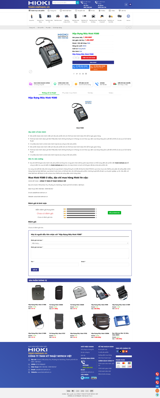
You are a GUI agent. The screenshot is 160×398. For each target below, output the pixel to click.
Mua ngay (93, 62)
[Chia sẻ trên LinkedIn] (86, 73)
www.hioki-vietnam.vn (41, 196)
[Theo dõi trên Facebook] (117, 351)
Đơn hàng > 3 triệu (123, 84)
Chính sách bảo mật (104, 371)
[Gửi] (77, 2)
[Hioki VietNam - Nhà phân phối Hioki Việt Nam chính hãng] (39, 4)
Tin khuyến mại (102, 349)
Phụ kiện (48, 27)
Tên (32, 261)
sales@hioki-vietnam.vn (43, 369)
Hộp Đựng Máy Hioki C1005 (37, 333)
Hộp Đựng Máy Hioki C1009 (121, 305)
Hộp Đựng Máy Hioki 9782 (78, 333)
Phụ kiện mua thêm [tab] (69, 93)
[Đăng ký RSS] (123, 351)
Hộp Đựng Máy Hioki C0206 (100, 333)
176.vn (90, 396)
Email (83, 261)
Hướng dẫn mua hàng (105, 355)
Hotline (85, 365)
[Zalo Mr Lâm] (157, 378)
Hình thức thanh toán (104, 358)
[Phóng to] (30, 71)
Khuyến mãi (81, 10)
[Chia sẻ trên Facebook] (74, 73)
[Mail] (157, 391)
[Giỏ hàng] (130, 4)
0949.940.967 (52, 367)
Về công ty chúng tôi (87, 349)
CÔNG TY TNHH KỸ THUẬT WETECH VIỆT (53, 181)
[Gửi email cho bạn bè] (80, 73)
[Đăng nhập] (126, 4)
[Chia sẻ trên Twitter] (77, 73)
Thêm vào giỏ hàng (89, 57)
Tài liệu (103, 10)
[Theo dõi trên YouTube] (126, 351)
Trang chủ (53, 10)
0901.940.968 (103, 84)
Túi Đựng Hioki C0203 (56, 305)
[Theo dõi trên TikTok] (120, 351)
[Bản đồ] (157, 395)
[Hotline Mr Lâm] (157, 374)
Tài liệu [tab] (90, 93)
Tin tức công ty (85, 352)
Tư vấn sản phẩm (103, 352)
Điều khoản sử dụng (104, 374)
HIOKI (84, 46)
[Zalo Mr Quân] (157, 386)
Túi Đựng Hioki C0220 (77, 305)
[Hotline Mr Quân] (157, 382)
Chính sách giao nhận (105, 368)
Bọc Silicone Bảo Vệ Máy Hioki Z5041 (120, 334)
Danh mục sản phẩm (38, 10)
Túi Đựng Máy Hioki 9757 (57, 333)
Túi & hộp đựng (57, 27)
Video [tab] (111, 93)
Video (113, 10)
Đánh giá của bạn (37, 240)
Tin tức (93, 10)
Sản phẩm (41, 27)
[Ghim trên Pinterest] (83, 73)
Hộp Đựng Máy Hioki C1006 (37, 304)
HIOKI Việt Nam (67, 10)
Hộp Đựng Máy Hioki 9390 (99, 305)
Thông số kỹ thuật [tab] (49, 93)
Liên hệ (123, 10)
